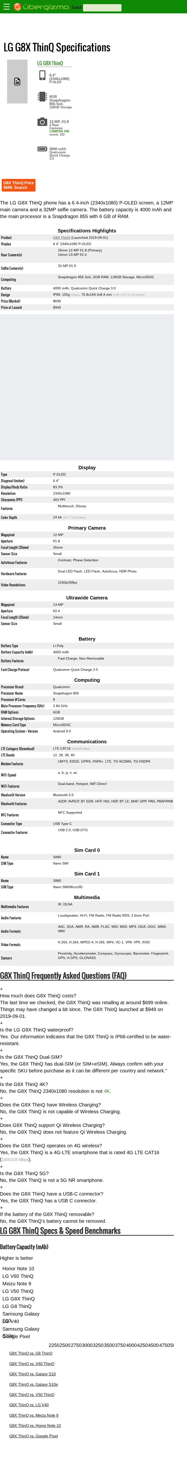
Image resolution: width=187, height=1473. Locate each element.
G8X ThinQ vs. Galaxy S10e (33, 1384)
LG (39, 63)
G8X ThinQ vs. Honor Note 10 (35, 1426)
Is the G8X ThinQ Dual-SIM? (31, 1057)
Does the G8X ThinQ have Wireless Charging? (50, 1104)
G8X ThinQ (53, 63)
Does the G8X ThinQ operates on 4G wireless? (51, 1145)
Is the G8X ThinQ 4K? (24, 1084)
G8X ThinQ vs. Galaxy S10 (32, 1374)
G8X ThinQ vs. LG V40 (29, 1405)
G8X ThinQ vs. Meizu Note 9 (33, 1415)
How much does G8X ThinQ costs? (38, 995)
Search (77, 7)
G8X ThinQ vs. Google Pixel (33, 1436)
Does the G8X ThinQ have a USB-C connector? (51, 1194)
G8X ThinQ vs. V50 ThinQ (31, 1395)
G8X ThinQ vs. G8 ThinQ (30, 1353)
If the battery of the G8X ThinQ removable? (47, 1214)
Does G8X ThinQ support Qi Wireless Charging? (52, 1125)
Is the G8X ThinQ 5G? (24, 1173)
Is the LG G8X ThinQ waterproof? (36, 1029)
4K (107, 1091)
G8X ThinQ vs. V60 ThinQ (31, 1364)
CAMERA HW (59, 131)
